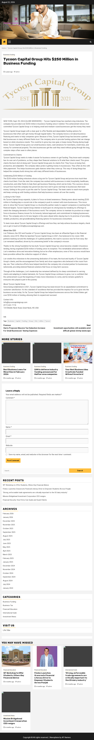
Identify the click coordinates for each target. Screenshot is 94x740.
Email (8, 436)
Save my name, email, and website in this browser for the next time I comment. (40, 454)
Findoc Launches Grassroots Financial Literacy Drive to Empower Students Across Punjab (37, 489)
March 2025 (7, 554)
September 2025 (9, 532)
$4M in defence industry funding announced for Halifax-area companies (46, 371)
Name (9, 427)
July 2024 (6, 584)
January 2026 (8, 517)
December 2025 (9, 521)
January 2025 (8, 562)
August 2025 (7, 536)
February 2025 (8, 558)
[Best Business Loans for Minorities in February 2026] (16, 353)
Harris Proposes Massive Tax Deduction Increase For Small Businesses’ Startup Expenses (24, 328)
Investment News (9, 617)
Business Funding (9, 54)
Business (11, 321)
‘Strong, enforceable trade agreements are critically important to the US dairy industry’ (35, 492)
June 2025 (7, 543)
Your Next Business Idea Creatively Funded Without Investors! (76, 371)
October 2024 (8, 573)
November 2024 (9, 569)
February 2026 (8, 514)
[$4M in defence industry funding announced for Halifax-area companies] (47, 353)
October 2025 (8, 528)
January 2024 (8, 588)
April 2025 (6, 551)
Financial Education (10, 609)
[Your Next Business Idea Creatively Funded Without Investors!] (78, 353)
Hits (36, 321)
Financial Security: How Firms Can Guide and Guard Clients (25, 500)
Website (9, 445)
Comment (10, 398)
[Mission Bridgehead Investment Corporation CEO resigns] (16, 702)
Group (31, 321)
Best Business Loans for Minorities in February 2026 (14, 371)
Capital (18, 321)
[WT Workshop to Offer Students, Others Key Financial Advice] (16, 656)
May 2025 (6, 547)
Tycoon (47, 321)
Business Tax (8, 605)
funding (24, 321)
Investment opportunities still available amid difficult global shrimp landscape (72, 328)
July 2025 (6, 540)
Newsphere (54, 737)
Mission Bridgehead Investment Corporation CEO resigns (24, 496)
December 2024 (9, 566)
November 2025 (9, 525)
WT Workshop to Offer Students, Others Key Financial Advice (26, 485)
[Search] (90, 42)
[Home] (4, 42)
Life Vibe (6, 630)
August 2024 (7, 581)
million (41, 321)
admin (18, 72)
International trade (10, 613)
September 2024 (9, 577)
